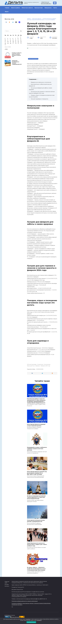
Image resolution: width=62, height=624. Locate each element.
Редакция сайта (7, 582)
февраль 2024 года (45, 365)
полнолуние (47, 364)
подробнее (28, 619)
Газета (55, 7)
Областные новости (27, 7)
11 (7, 40)
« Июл (6, 49)
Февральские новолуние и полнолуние (41, 82)
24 (5, 43)
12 (10, 40)
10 (5, 40)
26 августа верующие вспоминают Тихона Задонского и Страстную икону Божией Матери (36, 497)
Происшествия (39, 7)
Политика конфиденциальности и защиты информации (25, 601)
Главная (7, 7)
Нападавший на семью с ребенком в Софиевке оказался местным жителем (37, 449)
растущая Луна (31, 365)
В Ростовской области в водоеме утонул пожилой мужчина (36, 425)
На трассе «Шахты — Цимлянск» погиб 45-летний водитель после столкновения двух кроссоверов (36, 569)
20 (13, 41)
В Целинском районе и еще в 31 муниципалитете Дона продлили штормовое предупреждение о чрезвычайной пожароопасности (36, 400)
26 (10, 43)
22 (18, 41)
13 (13, 40)
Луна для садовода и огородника (39, 99)
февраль (38, 365)
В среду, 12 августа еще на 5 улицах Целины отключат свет (16, 54)
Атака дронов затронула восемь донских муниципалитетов (36, 521)
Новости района (15, 7)
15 (18, 40)
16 (20, 40)
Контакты (7, 586)
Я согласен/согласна (31, 622)
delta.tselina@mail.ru (46, 3)
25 (8, 43)
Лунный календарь (32, 364)
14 (15, 40)
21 (15, 41)
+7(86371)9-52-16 (45, 2)
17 (5, 41)
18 (7, 41)
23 (21, 41)
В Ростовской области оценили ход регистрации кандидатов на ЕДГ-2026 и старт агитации (37, 473)
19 (10, 41)
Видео (6, 11)
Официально (47, 7)
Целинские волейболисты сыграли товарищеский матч (17, 62)
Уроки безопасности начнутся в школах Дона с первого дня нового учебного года (37, 544)
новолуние (40, 364)
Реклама (7, 584)
